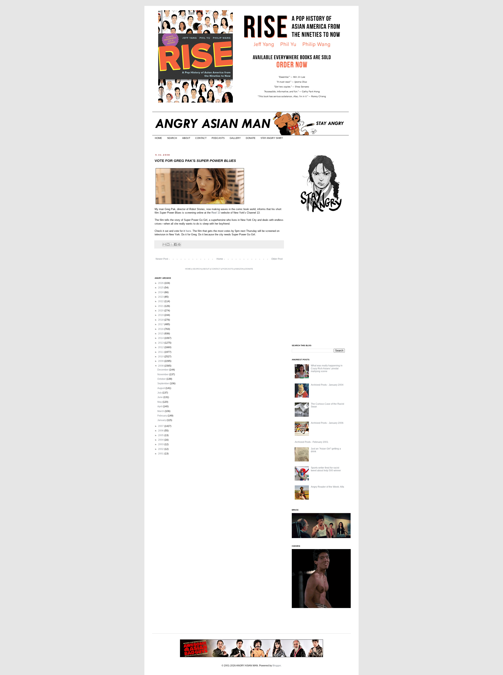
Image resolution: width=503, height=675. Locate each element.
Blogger (277, 665)
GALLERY (235, 138)
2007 (161, 426)
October (161, 379)
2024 (161, 292)
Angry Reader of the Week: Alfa (327, 486)
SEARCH (172, 138)
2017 (161, 324)
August (161, 388)
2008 (161, 365)
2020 (161, 310)
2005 (161, 435)
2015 (161, 333)
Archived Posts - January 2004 (327, 384)
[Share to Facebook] (175, 244)
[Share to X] (172, 244)
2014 (161, 338)
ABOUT (186, 138)
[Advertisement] (321, 279)
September (163, 383)
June (160, 397)
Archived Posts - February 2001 (311, 442)
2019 (161, 315)
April (160, 406)
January (162, 420)
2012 (161, 347)
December (163, 369)
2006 (161, 430)
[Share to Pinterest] (179, 244)
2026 (161, 283)
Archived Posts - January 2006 (327, 423)
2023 (161, 296)
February (162, 415)
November (163, 374)
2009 (161, 361)
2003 (161, 444)
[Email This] (164, 244)
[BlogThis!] (168, 244)
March (161, 411)
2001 (161, 453)
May (159, 402)
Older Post (277, 259)
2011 (161, 352)
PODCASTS (218, 138)
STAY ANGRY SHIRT (272, 138)
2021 (161, 306)
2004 (161, 439)
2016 (161, 329)
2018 (161, 319)
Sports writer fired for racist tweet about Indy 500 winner (326, 469)
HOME (158, 138)
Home (220, 259)
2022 (161, 301)
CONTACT (201, 138)
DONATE (250, 138)
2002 (161, 449)
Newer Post (162, 259)
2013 (161, 342)
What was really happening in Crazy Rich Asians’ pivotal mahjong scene (326, 368)
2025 (161, 287)
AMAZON (239, 269)
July (159, 392)
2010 (161, 356)
